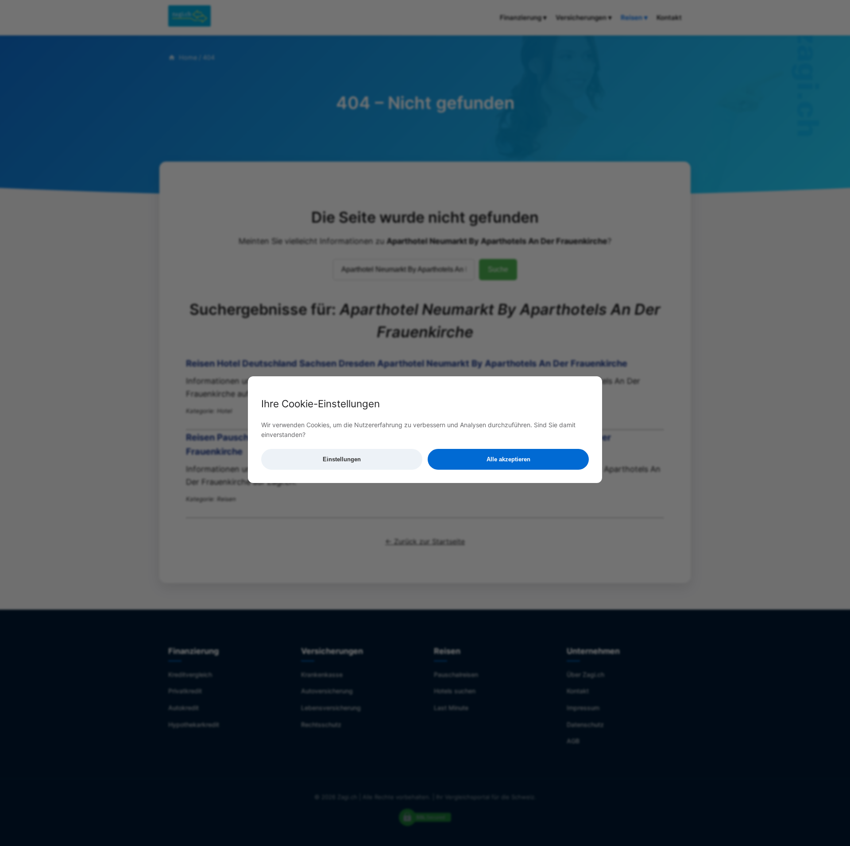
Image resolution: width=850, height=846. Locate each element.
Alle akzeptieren (508, 459)
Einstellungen (342, 459)
